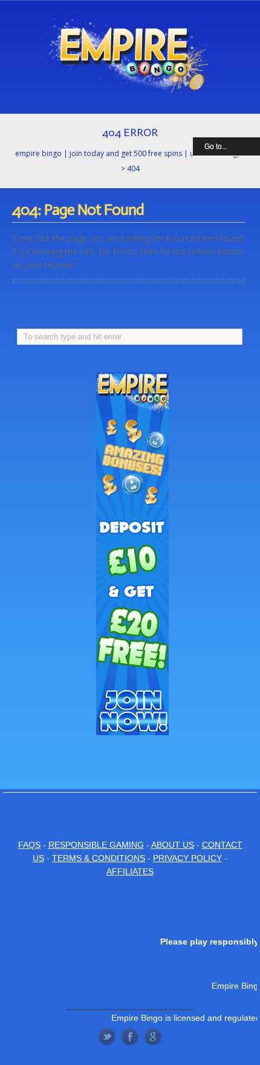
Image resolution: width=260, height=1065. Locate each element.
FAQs (29, 845)
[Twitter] (107, 1036)
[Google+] (153, 1036)
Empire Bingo (137, 1018)
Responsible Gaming (96, 845)
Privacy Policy (187, 858)
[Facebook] (130, 1036)
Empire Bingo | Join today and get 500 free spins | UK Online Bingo (128, 153)
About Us (172, 845)
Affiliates (130, 871)
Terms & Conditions (98, 858)
